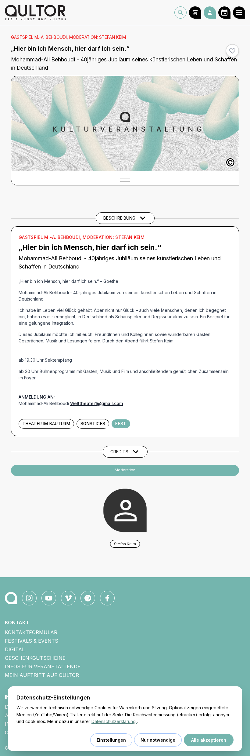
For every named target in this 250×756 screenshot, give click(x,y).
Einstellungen (111, 740)
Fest (120, 423)
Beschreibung (119, 218)
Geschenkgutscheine (35, 658)
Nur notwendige (158, 740)
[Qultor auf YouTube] (48, 598)
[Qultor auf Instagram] (29, 598)
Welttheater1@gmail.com (96, 403)
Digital (15, 649)
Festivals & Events (31, 641)
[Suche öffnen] (180, 12)
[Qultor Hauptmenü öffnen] (239, 12)
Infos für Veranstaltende (42, 666)
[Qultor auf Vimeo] (68, 598)
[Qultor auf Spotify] (87, 598)
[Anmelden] (210, 12)
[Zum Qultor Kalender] (224, 12)
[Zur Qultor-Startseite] (11, 598)
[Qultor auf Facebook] (107, 598)
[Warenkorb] (195, 12)
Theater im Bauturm (46, 423)
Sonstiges (92, 423)
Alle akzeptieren (208, 740)
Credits (119, 451)
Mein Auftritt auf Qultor (42, 675)
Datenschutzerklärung (114, 721)
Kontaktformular (31, 632)
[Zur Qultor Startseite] (35, 12)
